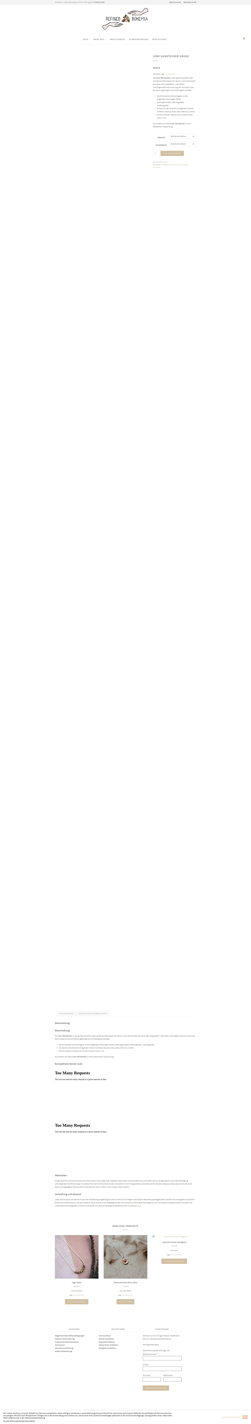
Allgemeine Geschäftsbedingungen (69, 1336)
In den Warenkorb (172, 153)
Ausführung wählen (174, 1261)
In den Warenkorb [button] (77, 1302)
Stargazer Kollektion (107, 1348)
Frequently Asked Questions (67, 1342)
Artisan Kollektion (106, 1339)
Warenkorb (189, 2)
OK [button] (245, 1417)
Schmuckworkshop (139, 39)
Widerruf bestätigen (155, 1388)
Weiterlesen (125, 1302)
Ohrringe (164, 165)
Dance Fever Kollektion (108, 1345)
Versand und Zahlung (64, 1348)
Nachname (168, 1375)
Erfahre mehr (100, 2)
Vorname (147, 1375)
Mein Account (175, 2)
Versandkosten (170, 74)
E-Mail (146, 1365)
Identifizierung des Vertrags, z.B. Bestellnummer (156, 1352)
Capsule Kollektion (107, 1342)
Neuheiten (156, 167)
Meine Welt (99, 39)
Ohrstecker (184, 165)
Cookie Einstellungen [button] (231, 1417)
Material (161, 137)
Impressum (60, 1345)
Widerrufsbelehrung (63, 1351)
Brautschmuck (117, 39)
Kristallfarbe (161, 145)
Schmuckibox (104, 1336)
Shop (85, 39)
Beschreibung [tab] (66, 1013)
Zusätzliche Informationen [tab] (93, 1013)
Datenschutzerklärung (65, 1339)
